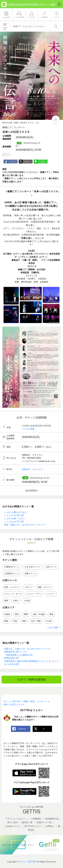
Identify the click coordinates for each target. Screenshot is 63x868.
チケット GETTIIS (27, 861)
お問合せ (49, 826)
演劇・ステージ (44, 587)
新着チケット (30, 573)
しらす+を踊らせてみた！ (16, 512)
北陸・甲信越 (38, 614)
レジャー (51, 594)
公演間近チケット (12, 573)
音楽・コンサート (12, 587)
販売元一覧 (27, 822)
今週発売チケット (12, 567)
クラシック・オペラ (13, 594)
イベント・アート (34, 594)
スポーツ (28, 587)
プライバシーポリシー (15, 819)
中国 (15, 621)
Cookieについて (12, 826)
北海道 (7, 614)
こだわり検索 (52, 627)
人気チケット (51, 567)
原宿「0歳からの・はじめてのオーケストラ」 (25, 525)
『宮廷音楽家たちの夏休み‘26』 (19, 655)
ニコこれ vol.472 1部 (14, 515)
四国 (24, 621)
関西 (6, 621)
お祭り (16, 600)
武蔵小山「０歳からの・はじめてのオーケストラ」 (28, 649)
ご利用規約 (36, 819)
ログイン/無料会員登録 (31, 679)
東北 (17, 614)
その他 (27, 600)
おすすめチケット (32, 567)
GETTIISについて (32, 826)
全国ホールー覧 (44, 822)
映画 (6, 600)
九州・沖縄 (36, 621)
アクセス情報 (28, 429)
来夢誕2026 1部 (11, 658)
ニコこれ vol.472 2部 (14, 521)
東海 (51, 614)
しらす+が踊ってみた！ (15, 518)
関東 (26, 614)
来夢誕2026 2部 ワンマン (16, 652)
